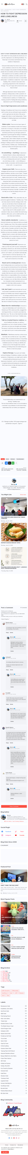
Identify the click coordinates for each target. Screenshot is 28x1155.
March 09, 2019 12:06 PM (15, 638)
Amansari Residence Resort (14, 1053)
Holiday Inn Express (14, 1063)
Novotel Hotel (14, 1088)
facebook (8, 831)
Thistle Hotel (14, 1021)
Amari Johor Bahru (14, 1018)
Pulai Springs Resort (14, 1016)
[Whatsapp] (12, 463)
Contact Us (13, 1145)
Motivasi (13, 459)
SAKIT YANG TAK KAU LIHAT (10, 885)
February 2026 (6, 981)
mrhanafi (8, 657)
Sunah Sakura (9, 727)
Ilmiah (11, 993)
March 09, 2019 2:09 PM (11, 658)
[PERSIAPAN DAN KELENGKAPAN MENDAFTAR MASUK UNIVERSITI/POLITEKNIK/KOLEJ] (5, 957)
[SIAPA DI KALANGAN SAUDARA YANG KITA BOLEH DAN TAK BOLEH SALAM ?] (5, 929)
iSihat (7, 459)
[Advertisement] (14, 39)
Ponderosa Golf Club (14, 1036)
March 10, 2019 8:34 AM (15, 710)
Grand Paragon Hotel (14, 1028)
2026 (3, 971)
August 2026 (5, 972)
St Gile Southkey (14, 1046)
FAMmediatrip (15, 990)
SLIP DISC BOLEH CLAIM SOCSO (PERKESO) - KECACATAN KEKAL (18, 938)
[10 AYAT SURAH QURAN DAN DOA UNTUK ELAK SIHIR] (5, 948)
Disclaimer (20, 1145)
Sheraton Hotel (14, 1075)
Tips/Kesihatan (7, 9)
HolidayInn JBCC (14, 1031)
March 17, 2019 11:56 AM (10, 774)
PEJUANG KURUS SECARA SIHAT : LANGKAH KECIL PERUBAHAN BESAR (14, 567)
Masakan (21, 993)
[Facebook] (6, 463)
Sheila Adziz (9, 622)
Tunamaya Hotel (14, 1078)
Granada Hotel (14, 1070)
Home (2, 9)
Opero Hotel (14, 1041)
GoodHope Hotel (14, 1085)
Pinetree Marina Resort (14, 1090)
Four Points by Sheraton (14, 1068)
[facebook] (9, 1138)
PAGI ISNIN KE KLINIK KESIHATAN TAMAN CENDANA (13, 518)
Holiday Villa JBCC (14, 1065)
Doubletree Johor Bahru (14, 1008)
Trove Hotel (14, 1038)
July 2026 (5, 974)
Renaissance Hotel (14, 1006)
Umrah (3, 995)
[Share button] (16, 463)
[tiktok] (19, 1138)
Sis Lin (13, 484)
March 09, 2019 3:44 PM (15, 675)
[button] (22, 4)
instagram (8, 835)
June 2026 (5, 975)
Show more (23, 494)
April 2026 (5, 978)
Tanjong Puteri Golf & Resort (14, 1051)
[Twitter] (9, 463)
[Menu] (2, 4)
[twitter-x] (12, 1138)
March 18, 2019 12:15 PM (15, 789)
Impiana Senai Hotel (14, 1033)
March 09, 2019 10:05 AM (11, 623)
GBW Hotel (14, 1013)
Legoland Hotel (14, 1080)
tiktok (22, 831)
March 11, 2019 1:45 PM (10, 728)
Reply (7, 632)
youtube (21, 835)
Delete (11, 632)
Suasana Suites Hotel (14, 1048)
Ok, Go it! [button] (5, 1152)
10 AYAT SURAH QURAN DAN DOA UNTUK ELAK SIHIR (18, 947)
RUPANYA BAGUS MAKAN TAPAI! (10, 542)
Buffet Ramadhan (6, 990)
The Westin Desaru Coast (14, 1026)
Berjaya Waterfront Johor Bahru (14, 1056)
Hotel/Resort (5, 993)
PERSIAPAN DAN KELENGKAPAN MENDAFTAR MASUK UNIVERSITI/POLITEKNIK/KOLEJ (19, 957)
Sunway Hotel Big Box (14, 1083)
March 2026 (5, 980)
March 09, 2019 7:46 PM (11, 694)
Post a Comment (14, 806)
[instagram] (16, 1138)
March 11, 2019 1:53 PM (14, 748)
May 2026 (5, 977)
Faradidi (8, 693)
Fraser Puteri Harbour (14, 1058)
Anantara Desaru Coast (14, 1023)
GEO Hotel (14, 1061)
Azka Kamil (9, 772)
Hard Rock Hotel (14, 1011)
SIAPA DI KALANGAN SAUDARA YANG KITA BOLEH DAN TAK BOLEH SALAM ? (18, 929)
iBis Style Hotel (14, 1093)
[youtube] (14, 1138)
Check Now (10, 1149)
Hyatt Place (14, 1073)
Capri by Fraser (14, 1043)
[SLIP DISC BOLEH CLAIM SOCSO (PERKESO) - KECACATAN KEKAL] (5, 938)
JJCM (15, 993)
